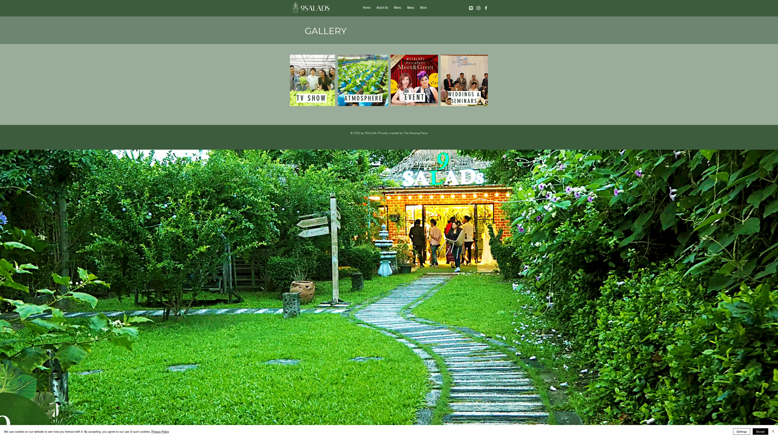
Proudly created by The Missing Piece (402, 133)
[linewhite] (470, 8)
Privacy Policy (160, 431)
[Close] (773, 431)
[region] (312, 80)
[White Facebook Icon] (485, 8)
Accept (760, 431)
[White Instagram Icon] (478, 8)
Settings (741, 431)
